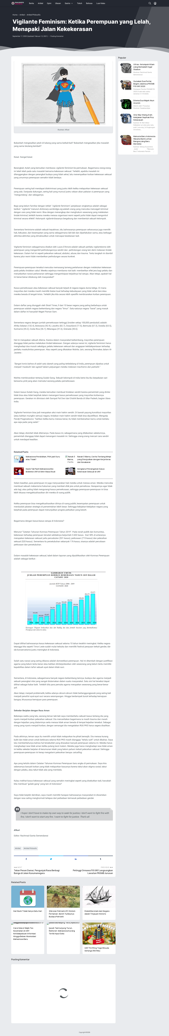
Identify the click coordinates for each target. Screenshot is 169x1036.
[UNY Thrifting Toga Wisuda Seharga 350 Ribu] (99, 934)
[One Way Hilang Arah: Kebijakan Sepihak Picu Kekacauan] (126, 118)
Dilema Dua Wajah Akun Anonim (143, 101)
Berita (31, 3)
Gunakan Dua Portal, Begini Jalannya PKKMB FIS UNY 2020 (143, 83)
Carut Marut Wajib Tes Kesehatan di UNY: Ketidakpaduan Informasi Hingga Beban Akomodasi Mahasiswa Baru (24, 933)
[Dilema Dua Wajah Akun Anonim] (126, 104)
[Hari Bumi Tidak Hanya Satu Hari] (27, 897)
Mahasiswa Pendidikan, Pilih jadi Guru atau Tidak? (43, 458)
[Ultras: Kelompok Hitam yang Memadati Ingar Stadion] (126, 68)
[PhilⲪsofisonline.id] (17, 3)
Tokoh (79, 3)
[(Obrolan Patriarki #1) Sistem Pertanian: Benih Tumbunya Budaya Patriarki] (63, 897)
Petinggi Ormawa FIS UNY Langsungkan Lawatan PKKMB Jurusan (93, 872)
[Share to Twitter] (51, 859)
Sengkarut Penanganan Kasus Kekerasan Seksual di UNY (91, 470)
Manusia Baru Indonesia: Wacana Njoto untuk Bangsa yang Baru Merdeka (144, 140)
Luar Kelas (100, 3)
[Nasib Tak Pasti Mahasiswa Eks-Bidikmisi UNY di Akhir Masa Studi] (19, 471)
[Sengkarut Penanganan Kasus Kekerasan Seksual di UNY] (70, 471)
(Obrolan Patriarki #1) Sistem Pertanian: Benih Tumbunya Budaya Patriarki (62, 914)
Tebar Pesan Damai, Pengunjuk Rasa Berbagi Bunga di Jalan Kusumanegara (37, 872)
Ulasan (58, 3)
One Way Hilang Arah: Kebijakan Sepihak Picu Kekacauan (143, 117)
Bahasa (89, 3)
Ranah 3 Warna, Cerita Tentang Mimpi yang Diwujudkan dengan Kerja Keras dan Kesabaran (94, 459)
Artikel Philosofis (31, 848)
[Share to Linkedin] (75, 859)
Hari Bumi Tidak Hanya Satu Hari (27, 911)
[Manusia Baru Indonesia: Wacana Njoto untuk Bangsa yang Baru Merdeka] (126, 140)
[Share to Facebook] (26, 859)
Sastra (67, 3)
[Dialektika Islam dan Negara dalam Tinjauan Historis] (99, 897)
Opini (49, 3)
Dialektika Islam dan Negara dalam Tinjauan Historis (96, 912)
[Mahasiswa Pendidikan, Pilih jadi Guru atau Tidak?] (19, 459)
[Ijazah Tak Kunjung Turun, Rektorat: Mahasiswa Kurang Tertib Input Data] (63, 924)
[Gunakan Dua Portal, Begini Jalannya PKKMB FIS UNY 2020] (126, 85)
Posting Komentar (57, 36)
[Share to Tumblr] (100, 859)
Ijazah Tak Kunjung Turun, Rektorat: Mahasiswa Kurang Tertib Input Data (62, 931)
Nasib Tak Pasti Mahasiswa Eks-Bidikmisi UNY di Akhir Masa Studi (40, 470)
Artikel (40, 3)
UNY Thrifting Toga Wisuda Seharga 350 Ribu (96, 949)
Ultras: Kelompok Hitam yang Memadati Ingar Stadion (143, 67)
